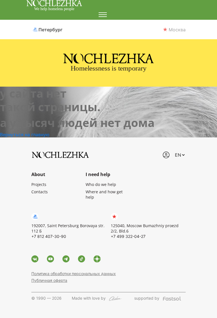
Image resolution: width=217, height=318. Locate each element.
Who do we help (101, 184)
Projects (38, 184)
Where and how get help (104, 194)
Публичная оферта (49, 280)
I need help (98, 174)
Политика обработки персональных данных (73, 273)
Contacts (39, 191)
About (38, 174)
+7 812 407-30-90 (48, 236)
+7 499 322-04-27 (128, 236)
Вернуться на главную (24, 134)
